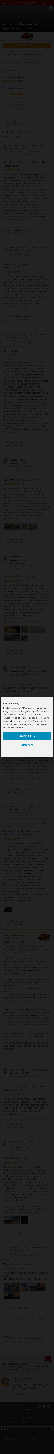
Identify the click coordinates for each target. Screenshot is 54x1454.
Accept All (25, 736)
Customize (27, 745)
